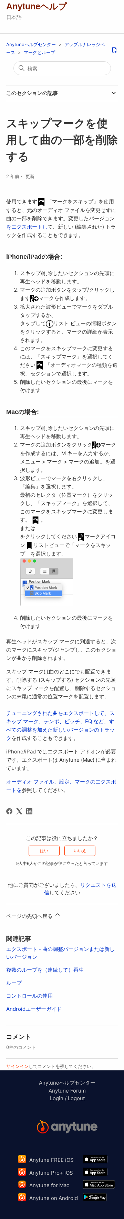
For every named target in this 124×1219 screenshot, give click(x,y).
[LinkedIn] (29, 811)
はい (44, 850)
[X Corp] (19, 811)
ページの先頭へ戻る (30, 916)
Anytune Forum (67, 1090)
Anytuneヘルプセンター (31, 44)
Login (56, 1098)
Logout (76, 1098)
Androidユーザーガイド (34, 1009)
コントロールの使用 (29, 995)
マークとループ (39, 52)
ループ (14, 983)
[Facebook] (9, 811)
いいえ (80, 850)
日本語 (14, 17)
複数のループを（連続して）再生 (45, 969)
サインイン (17, 1066)
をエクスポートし (27, 226)
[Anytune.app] (67, 1128)
